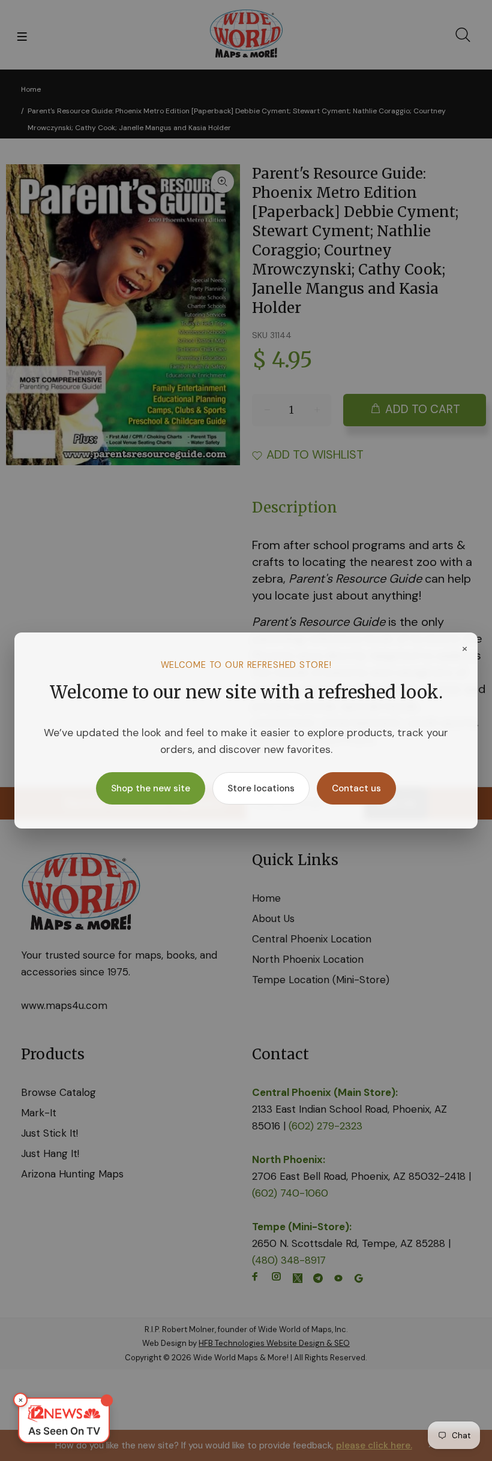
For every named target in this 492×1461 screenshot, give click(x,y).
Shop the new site (150, 788)
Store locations (261, 788)
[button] (64, 1420)
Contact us (356, 788)
